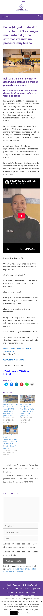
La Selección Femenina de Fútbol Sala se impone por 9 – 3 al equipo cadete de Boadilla (20, 468)
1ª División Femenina (12, 585)
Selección (10, 592)
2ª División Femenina (30, 585)
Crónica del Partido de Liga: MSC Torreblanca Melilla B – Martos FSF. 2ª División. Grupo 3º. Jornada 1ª (27, 410)
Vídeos (23, 596)
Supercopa (36, 588)
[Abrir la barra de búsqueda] (39, 16)
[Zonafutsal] (21, 7)
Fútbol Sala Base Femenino (26, 592)
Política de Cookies (25, 613)
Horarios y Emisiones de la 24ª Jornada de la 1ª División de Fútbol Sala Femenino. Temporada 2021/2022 (20, 478)
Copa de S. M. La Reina (20, 588)
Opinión (31, 596)
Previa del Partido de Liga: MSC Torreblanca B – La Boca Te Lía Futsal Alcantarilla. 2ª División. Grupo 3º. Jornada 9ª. (10, 441)
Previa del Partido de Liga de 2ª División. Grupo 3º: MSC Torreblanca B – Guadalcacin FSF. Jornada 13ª (10, 410)
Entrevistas (13, 596)
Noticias (6, 588)
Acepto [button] (14, 613)
